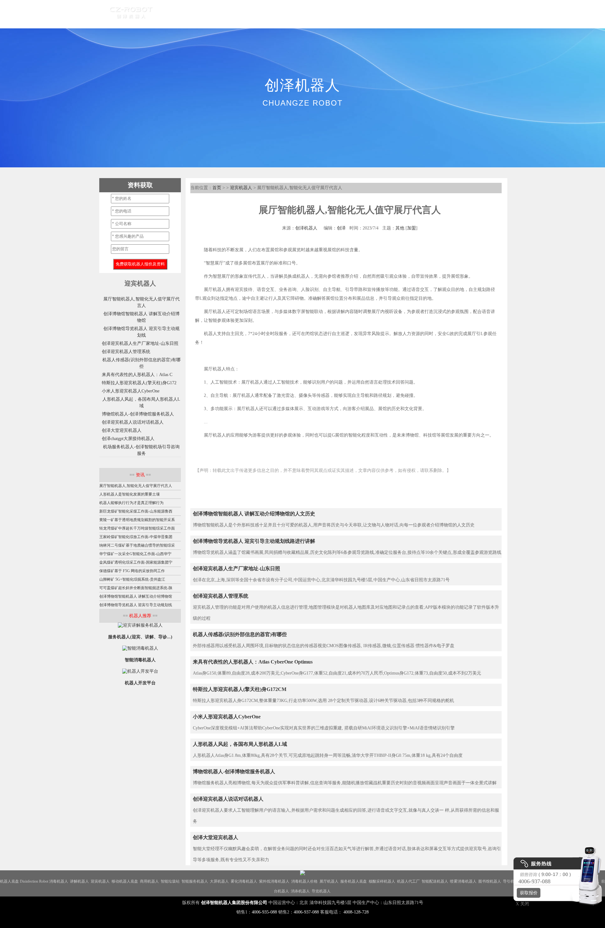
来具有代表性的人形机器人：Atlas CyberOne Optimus (253, 661)
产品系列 (198, 14)
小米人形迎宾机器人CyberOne (227, 716)
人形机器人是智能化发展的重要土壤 (129, 494)
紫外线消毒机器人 (274, 881)
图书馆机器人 (489, 881)
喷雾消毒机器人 (463, 881)
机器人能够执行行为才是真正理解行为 (131, 503)
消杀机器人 (300, 891)
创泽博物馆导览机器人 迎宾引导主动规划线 (135, 605)
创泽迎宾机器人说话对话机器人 (228, 799)
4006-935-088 (264, 912)
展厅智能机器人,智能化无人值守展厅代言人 (135, 486)
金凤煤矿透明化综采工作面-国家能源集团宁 (135, 562)
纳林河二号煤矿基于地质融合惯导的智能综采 (137, 545)
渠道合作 (259, 14)
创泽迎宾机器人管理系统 (220, 596)
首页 (172, 14)
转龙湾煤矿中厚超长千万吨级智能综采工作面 (137, 528)
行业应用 (228, 14)
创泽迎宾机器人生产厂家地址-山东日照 (236, 568)
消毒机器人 (58, 881)
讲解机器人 (79, 881)
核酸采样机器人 (382, 881)
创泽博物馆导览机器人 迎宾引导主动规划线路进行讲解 (254, 541)
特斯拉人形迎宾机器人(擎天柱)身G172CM (239, 689)
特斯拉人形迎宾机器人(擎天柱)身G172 (139, 382)
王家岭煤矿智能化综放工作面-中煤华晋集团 (135, 537)
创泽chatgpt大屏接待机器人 (128, 438)
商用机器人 (149, 881)
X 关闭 (520, 904)
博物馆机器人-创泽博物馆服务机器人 (234, 771)
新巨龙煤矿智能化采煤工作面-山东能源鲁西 (135, 511)
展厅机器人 (329, 881)
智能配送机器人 (435, 881)
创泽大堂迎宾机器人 (215, 837)
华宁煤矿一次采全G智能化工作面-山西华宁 (135, 554)
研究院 (317, 14)
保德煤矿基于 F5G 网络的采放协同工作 (132, 571)
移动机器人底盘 (125, 881)
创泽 (341, 228)
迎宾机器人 (241, 187)
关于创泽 (375, 14)
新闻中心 (289, 14)
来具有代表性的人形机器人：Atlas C (137, 374)
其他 (399, 228)
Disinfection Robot (34, 881)
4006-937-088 (306, 912)
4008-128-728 (356, 912)
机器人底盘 (9, 881)
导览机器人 (321, 891)
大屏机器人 (219, 881)
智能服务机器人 (195, 881)
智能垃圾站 (170, 881)
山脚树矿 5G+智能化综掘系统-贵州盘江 (132, 579)
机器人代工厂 (408, 881)
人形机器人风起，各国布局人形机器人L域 (240, 744)
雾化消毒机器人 (244, 881)
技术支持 (345, 14)
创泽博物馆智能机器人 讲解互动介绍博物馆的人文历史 (254, 513)
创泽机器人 (306, 228)
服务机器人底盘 (353, 881)
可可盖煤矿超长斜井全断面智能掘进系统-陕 (135, 588)
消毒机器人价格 (304, 881)
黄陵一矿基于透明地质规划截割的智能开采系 (137, 520)
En (407, 14)
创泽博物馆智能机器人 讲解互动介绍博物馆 (135, 596)
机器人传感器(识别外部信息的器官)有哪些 (240, 634)
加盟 (411, 228)
